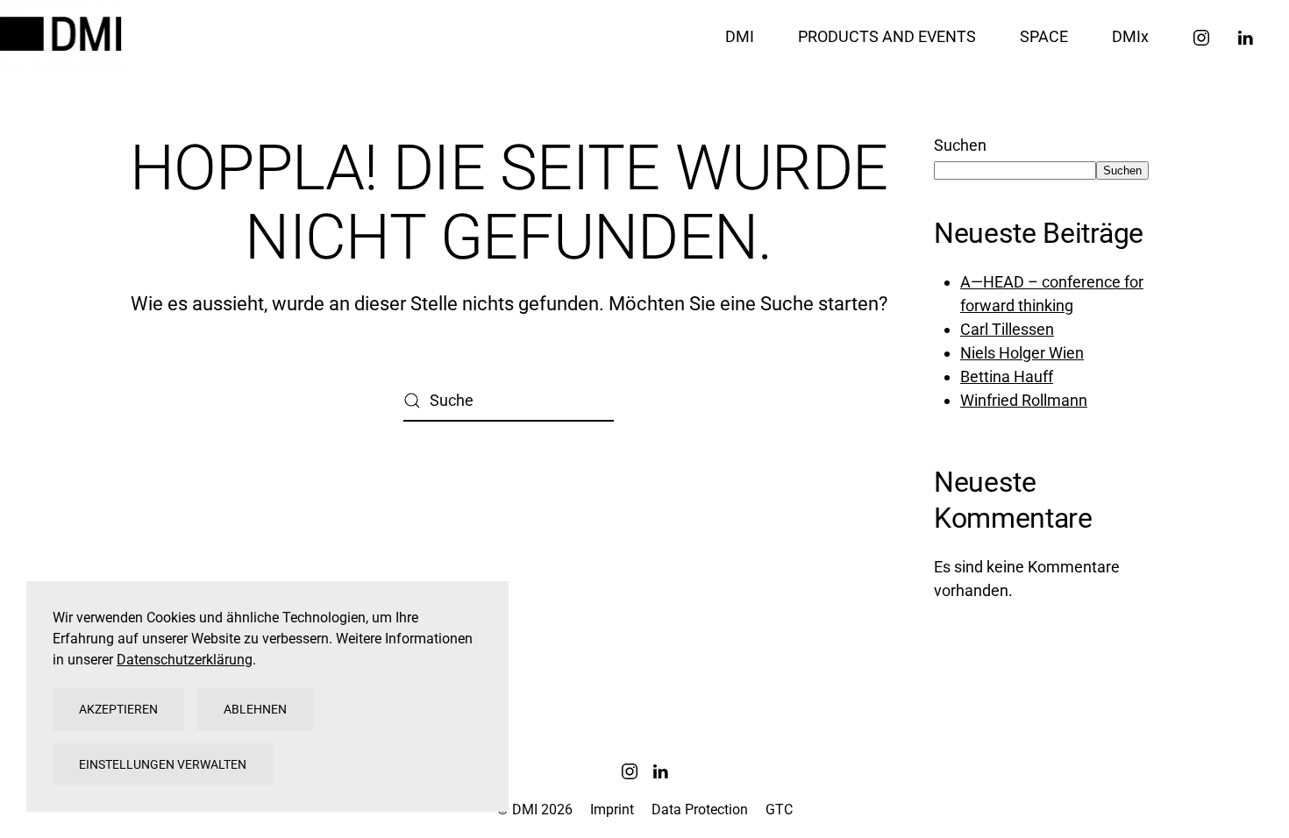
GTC (779, 809)
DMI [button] (739, 36)
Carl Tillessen (1007, 329)
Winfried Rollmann (1023, 400)
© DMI (535, 809)
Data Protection (700, 809)
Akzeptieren (118, 709)
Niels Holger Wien (1022, 353)
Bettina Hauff (1006, 376)
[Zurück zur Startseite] (63, 36)
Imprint (612, 809)
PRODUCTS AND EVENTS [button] (887, 36)
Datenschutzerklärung (185, 659)
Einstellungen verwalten (162, 764)
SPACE (1044, 36)
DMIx (1130, 36)
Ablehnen (255, 709)
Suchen (960, 145)
